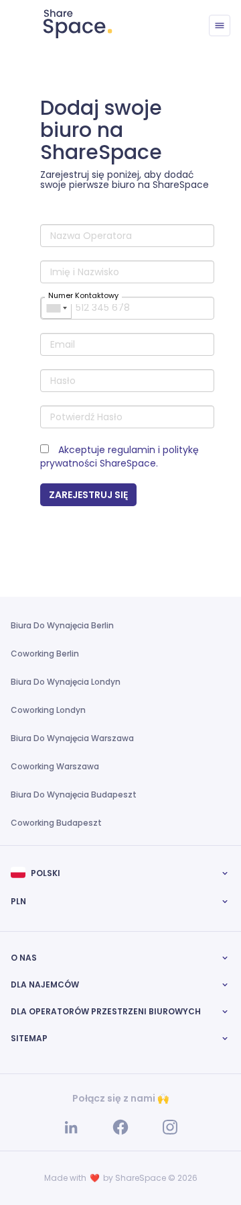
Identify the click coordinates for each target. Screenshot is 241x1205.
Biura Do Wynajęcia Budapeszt (74, 794)
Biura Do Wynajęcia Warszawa (72, 738)
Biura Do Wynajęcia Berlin (62, 625)
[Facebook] (121, 1126)
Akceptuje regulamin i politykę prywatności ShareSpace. (119, 456)
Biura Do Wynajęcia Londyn (65, 681)
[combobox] (56, 308)
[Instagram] (170, 1126)
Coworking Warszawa (55, 766)
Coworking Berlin (45, 653)
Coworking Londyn (48, 710)
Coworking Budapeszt (56, 822)
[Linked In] (72, 1126)
